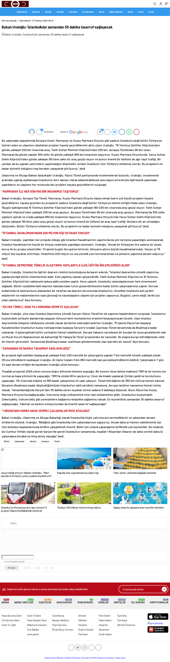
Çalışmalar (20, 441)
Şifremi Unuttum (126, 624)
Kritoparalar (88, 11)
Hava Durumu (64, 601)
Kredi (151, 11)
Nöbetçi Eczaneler (37, 624)
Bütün (6, 441)
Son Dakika (33, 629)
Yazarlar (103, 624)
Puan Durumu (85, 601)
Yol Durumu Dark (11, 620)
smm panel (33, 634)
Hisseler (60, 11)
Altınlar (48, 11)
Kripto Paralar (159, 601)
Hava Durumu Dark (12, 615)
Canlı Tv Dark (34, 615)
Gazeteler (45, 601)
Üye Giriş (122, 615)
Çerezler (85, 658)
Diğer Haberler (116, 11)
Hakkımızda (50, 658)
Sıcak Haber (105, 634)
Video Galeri (105, 620)
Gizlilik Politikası (72, 658)
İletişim (60, 658)
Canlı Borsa (22, 11)
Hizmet (33, 441)
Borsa (101, 11)
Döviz (130, 11)
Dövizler (36, 11)
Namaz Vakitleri (23, 601)
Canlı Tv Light (9, 624)
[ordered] (37, 567)
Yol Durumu (138, 601)
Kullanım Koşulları (105, 658)
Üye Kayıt (122, 620)
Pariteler (73, 11)
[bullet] (39, 567)
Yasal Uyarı (121, 658)
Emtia (141, 11)
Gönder (12, 567)
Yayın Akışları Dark (37, 620)
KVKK (93, 658)
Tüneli (57, 441)
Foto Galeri (104, 615)
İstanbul (45, 441)
